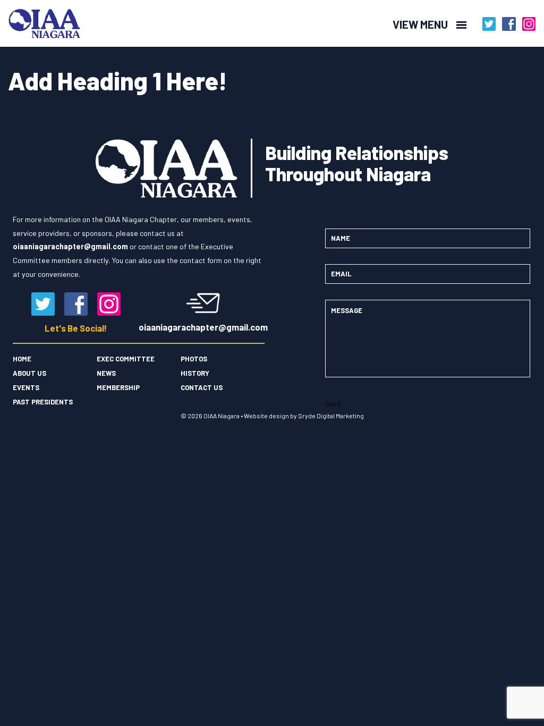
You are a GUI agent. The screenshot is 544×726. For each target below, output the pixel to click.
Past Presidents (43, 402)
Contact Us (202, 387)
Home (22, 358)
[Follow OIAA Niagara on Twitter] (489, 24)
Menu (101, 24)
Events (26, 387)
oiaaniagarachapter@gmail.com (203, 327)
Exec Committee (126, 358)
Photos (194, 358)
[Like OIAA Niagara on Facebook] (509, 24)
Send (333, 404)
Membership (118, 387)
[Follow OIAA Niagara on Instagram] (529, 24)
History (195, 373)
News (106, 373)
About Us (29, 373)
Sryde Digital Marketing (331, 415)
